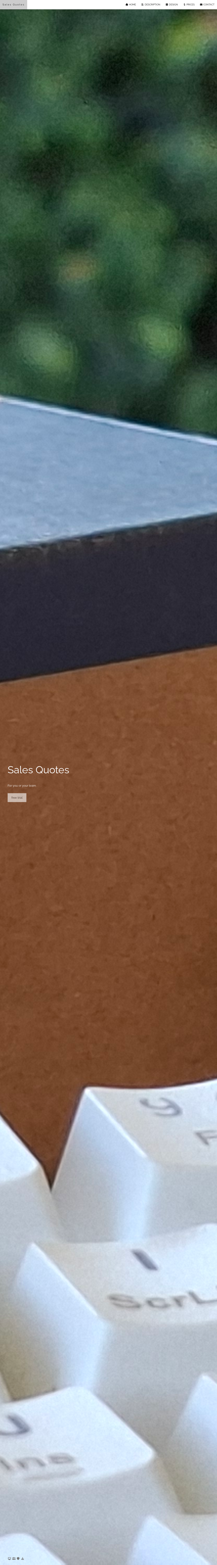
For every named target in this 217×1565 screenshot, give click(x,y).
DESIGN (173, 4)
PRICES (190, 4)
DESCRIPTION (152, 4)
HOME (132, 4)
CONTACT (208, 4)
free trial (17, 797)
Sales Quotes (14, 4)
